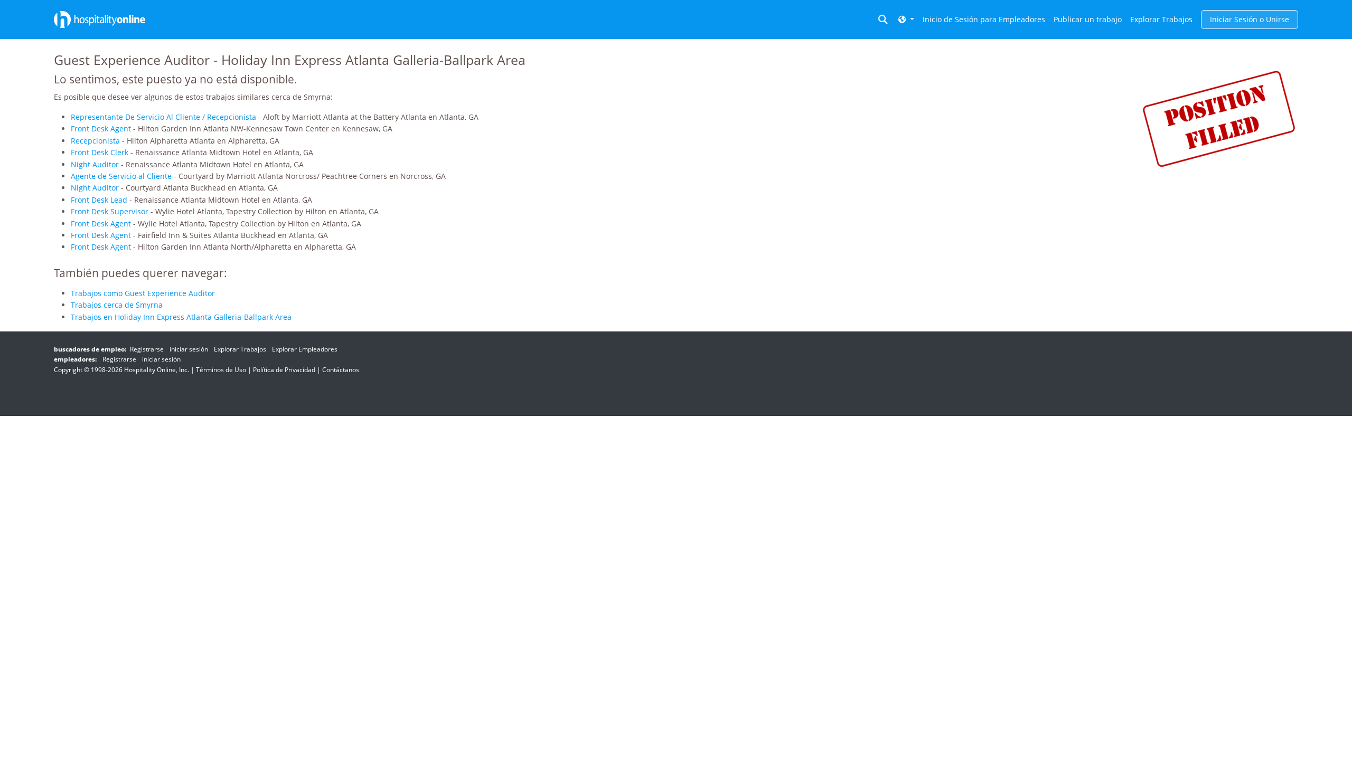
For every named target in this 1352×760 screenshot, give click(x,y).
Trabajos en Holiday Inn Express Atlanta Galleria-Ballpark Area (181, 317)
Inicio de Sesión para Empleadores (984, 19)
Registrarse (147, 349)
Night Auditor (95, 164)
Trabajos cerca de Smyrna (117, 305)
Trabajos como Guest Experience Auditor (143, 293)
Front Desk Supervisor (109, 211)
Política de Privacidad (284, 369)
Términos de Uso (221, 369)
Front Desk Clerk (99, 152)
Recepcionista (95, 141)
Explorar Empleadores (304, 349)
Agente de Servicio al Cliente (121, 176)
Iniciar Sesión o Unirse (1249, 19)
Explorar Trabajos (1161, 19)
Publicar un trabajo (1088, 19)
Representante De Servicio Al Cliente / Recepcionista (163, 117)
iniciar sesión (189, 349)
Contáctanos (340, 369)
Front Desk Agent (101, 129)
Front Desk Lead (99, 200)
